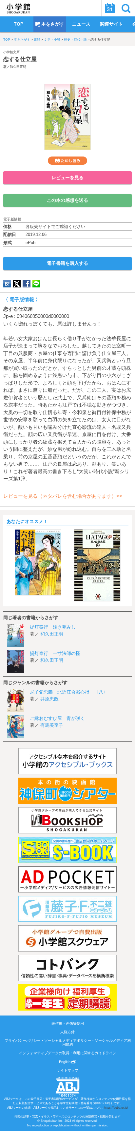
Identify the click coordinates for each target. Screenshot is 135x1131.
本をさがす (22, 39)
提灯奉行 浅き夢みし (53, 627)
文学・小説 (52, 39)
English (65, 1062)
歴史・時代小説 (75, 39)
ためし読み (67, 161)
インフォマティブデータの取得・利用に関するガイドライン (67, 1053)
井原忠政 (49, 699)
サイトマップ (67, 1070)
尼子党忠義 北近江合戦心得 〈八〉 (69, 692)
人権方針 (67, 1032)
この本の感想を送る (67, 200)
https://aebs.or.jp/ (116, 1107)
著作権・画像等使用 (67, 1023)
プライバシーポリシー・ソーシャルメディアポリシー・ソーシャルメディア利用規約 (68, 1042)
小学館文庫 (11, 52)
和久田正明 (18, 67)
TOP (6, 39)
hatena (7, 283)
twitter (17, 283)
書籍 (37, 39)
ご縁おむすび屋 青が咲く (57, 718)
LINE (36, 283)
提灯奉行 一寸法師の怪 (55, 653)
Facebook (26, 283)
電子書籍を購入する (67, 263)
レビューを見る (67, 177)
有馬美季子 (51, 725)
